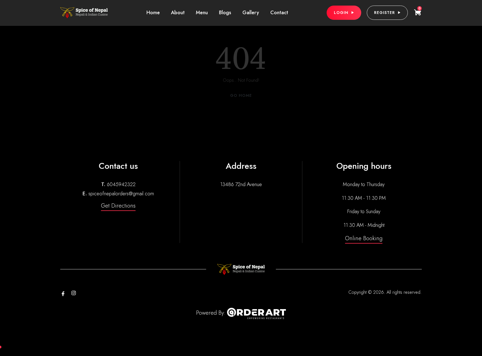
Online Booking (363, 238)
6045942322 (121, 184)
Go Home (241, 95)
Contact (279, 12)
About (178, 12)
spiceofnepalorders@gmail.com (121, 193)
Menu (202, 12)
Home (153, 12)
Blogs (225, 12)
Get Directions (118, 206)
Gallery (250, 12)
